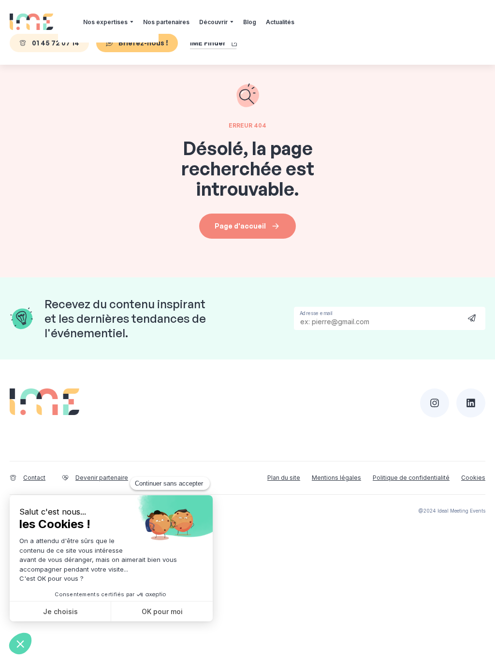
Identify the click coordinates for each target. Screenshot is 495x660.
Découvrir (213, 22)
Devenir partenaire (101, 477)
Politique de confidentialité (411, 477)
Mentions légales (336, 477)
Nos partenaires (166, 22)
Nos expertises (105, 22)
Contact (34, 477)
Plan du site (283, 477)
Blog (249, 22)
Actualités (280, 22)
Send (471, 318)
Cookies (473, 477)
